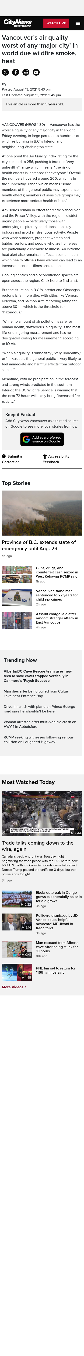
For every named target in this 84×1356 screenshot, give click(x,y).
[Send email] (36, 72)
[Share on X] (5, 72)
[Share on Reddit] (25, 72)
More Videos (12, 987)
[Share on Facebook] (15, 72)
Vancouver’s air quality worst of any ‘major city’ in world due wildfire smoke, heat (40, 49)
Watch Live (56, 23)
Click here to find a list (59, 280)
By (4, 84)
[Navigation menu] (78, 23)
